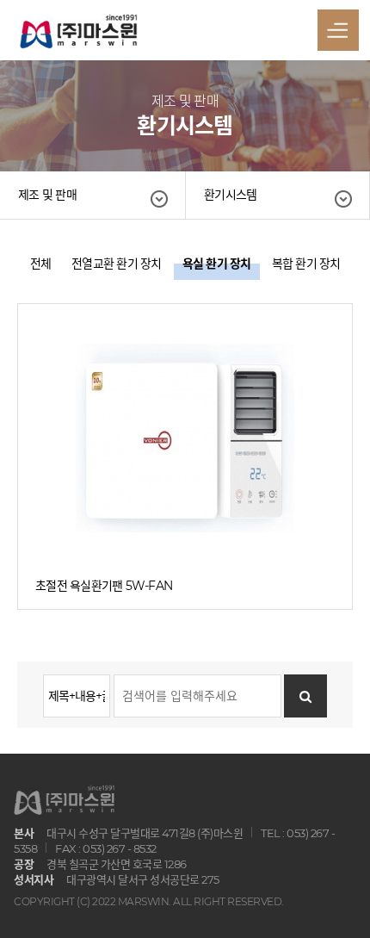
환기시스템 (230, 194)
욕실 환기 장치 (216, 263)
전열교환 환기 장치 (116, 263)
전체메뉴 (338, 30)
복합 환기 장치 (306, 263)
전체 (41, 263)
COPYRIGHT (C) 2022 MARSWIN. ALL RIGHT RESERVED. (149, 901)
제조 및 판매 (47, 194)
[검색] (305, 695)
